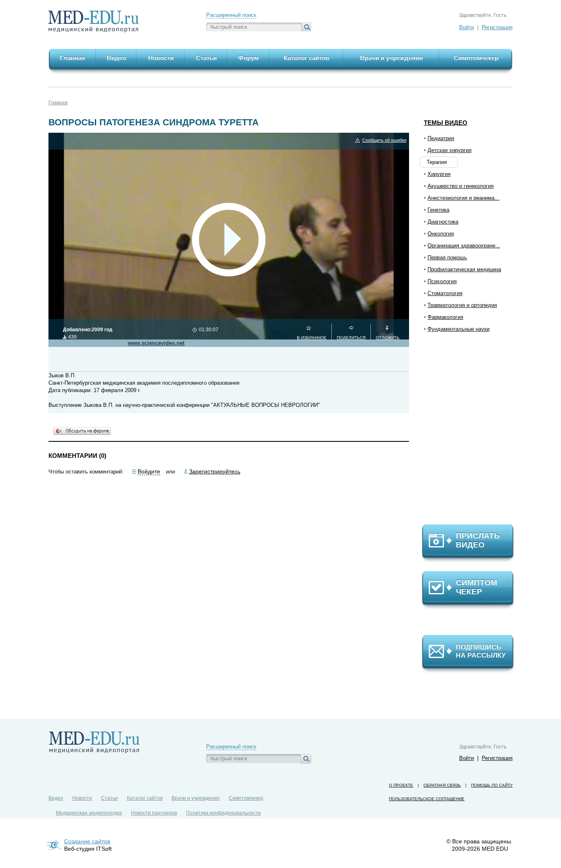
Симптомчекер (246, 798)
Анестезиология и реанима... (463, 198)
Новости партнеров (154, 813)
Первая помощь (447, 257)
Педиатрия (441, 138)
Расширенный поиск (231, 15)
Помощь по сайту (492, 785)
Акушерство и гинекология (461, 186)
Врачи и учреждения (196, 798)
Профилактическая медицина (464, 269)
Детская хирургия (449, 150)
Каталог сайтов (145, 798)
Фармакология (445, 317)
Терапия (437, 162)
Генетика (438, 210)
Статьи (109, 798)
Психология (442, 281)
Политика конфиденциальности (223, 813)
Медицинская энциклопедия (89, 813)
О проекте (401, 785)
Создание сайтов (87, 841)
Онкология (441, 234)
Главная (58, 103)
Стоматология (445, 293)
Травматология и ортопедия (462, 305)
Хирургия (439, 174)
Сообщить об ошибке (384, 140)
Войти (466, 27)
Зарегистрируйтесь (214, 471)
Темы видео (445, 122)
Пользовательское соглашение (426, 798)
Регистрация (497, 27)
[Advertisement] (471, 432)
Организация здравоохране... (464, 245)
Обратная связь (442, 785)
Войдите (149, 471)
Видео (55, 798)
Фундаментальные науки (459, 329)
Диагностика (443, 222)
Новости (82, 798)
